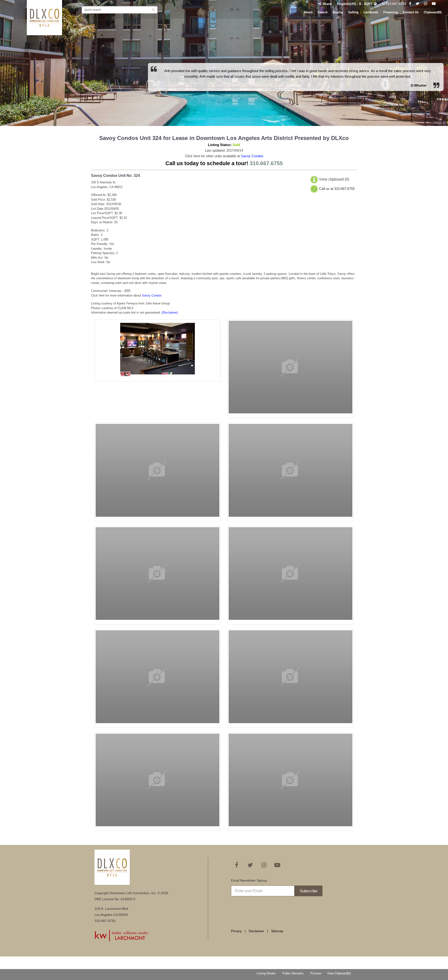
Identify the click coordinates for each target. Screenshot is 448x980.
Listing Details (266, 973)
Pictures (316, 973)
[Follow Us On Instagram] (425, 4)
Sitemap (277, 931)
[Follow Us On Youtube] (434, 4)
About (308, 12)
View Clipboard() (339, 973)
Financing (390, 12)
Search (323, 12)
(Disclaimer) (170, 312)
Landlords (371, 12)
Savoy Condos (252, 156)
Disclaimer (256, 931)
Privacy (236, 931)
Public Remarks (293, 973)
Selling (353, 12)
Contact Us (411, 12)
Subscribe (308, 891)
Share (327, 4)
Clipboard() (432, 12)
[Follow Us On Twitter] (417, 4)
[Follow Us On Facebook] (410, 4)
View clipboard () (334, 179)
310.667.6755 (395, 4)
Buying (338, 12)
